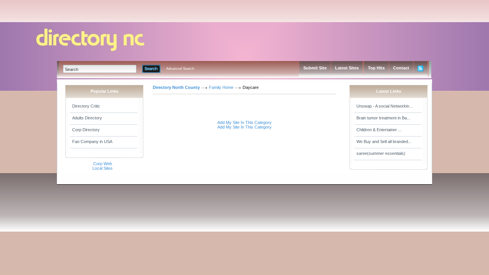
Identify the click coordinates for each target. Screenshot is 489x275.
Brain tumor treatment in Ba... (383, 118)
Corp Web (102, 163)
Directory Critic (86, 106)
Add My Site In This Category (244, 122)
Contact (401, 68)
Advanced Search (180, 69)
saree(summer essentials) (380, 153)
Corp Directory (86, 129)
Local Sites (102, 168)
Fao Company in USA (92, 141)
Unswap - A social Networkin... (384, 106)
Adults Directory (87, 118)
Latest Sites (347, 68)
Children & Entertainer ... (379, 129)
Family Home (221, 87)
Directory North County (176, 87)
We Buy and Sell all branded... (383, 141)
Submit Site (315, 68)
